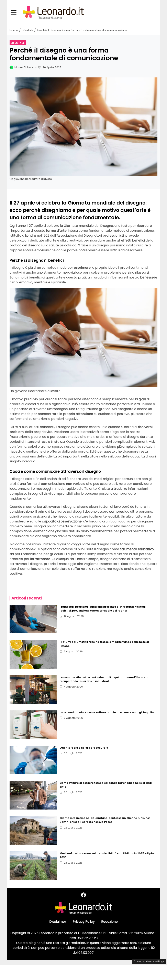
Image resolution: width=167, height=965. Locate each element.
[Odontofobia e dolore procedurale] (33, 760)
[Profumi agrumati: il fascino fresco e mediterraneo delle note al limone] (33, 654)
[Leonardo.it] (53, 12)
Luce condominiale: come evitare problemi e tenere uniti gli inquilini (107, 712)
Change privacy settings (149, 961)
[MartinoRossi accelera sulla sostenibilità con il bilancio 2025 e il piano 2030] (33, 865)
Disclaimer (57, 921)
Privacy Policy (84, 921)
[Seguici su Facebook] (83, 895)
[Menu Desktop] (14, 13)
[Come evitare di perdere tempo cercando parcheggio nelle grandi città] (33, 795)
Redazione (109, 921)
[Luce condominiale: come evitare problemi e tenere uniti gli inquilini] (33, 724)
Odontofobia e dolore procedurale (84, 747)
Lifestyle (18, 43)
